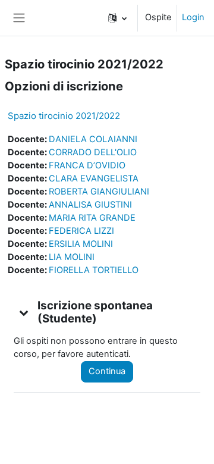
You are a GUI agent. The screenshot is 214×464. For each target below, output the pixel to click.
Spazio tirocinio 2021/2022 (64, 115)
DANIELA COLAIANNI (93, 139)
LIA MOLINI (72, 257)
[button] (117, 18)
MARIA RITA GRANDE (92, 217)
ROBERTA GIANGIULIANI (99, 191)
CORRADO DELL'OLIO (93, 152)
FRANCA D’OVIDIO (87, 165)
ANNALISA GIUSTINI (90, 204)
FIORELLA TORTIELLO (94, 270)
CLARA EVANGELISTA (94, 178)
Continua (107, 371)
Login (193, 17)
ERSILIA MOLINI (81, 244)
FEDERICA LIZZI (81, 230)
